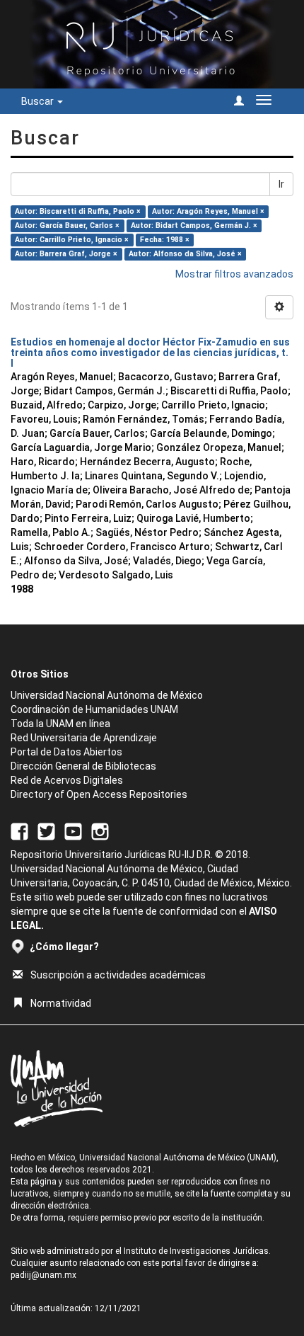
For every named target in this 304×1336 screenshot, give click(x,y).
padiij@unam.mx (43, 1275)
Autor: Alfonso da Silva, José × (185, 253)
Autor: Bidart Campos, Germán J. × (194, 225)
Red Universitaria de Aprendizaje (84, 737)
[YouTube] (73, 830)
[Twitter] (46, 830)
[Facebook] (19, 830)
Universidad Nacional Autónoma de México (107, 695)
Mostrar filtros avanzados (234, 274)
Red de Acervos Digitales (67, 780)
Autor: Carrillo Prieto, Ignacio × (72, 239)
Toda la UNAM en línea (60, 723)
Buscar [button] (38, 101)
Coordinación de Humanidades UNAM (94, 709)
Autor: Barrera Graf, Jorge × (66, 253)
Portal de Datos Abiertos (66, 752)
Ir (281, 184)
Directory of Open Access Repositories (99, 794)
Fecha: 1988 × (164, 239)
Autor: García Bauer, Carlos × (67, 225)
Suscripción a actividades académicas (118, 975)
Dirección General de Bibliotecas (83, 766)
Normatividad (60, 1003)
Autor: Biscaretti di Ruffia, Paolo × (78, 211)
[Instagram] (100, 830)
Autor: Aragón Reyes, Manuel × (208, 211)
